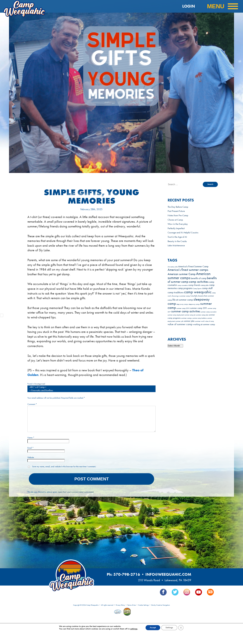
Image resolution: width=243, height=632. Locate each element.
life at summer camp (182, 299)
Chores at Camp (175, 219)
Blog (210, 592)
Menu (215, 6)
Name (30, 437)
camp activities (198, 282)
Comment (32, 404)
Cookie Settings (143, 605)
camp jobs (205, 285)
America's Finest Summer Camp (193, 266)
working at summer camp (204, 324)
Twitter (175, 592)
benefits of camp (198, 278)
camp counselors (182, 285)
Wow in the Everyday (178, 223)
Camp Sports (197, 289)
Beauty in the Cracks (177, 241)
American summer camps (189, 275)
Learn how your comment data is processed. (76, 491)
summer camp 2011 (198, 308)
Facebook (163, 592)
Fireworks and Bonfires (42, 390)
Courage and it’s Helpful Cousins (183, 232)
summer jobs (189, 321)
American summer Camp (181, 274)
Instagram (186, 592)
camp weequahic (198, 292)
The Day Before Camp (178, 206)
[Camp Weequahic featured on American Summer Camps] (126, 612)
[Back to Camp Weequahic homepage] (36, 6)
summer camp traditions (199, 318)
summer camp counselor (209, 312)
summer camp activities (185, 311)
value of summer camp (180, 324)
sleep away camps (182, 304)
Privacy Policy (120, 605)
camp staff (207, 288)
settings (133, 629)
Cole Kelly (194, 296)
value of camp (209, 321)
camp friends (194, 285)
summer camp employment (176, 315)
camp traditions (176, 292)
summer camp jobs (202, 315)
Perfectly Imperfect (176, 228)
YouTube (198, 592)
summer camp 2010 (183, 308)
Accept (153, 627)
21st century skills (173, 267)
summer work (199, 321)
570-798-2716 (126, 574)
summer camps (186, 318)
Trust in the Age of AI (177, 236)
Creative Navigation (163, 605)
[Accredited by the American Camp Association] (118, 612)
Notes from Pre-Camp (178, 215)
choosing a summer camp (180, 296)
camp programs (184, 288)
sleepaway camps (194, 304)
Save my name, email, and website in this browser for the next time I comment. (64, 466)
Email (30, 447)
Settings (169, 627)
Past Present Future (176, 211)
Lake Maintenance (176, 245)
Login (188, 6)
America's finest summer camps (188, 270)
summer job (179, 321)
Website (30, 457)
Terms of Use (131, 605)
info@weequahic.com (168, 574)
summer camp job (189, 315)
